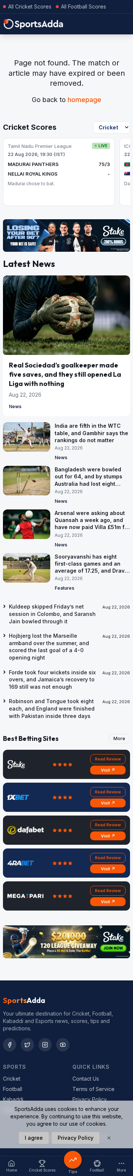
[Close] (109, 1138)
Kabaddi (13, 1099)
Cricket (11, 1078)
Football (12, 1089)
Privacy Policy (89, 1099)
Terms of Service (93, 1089)
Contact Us (85, 1078)
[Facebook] (9, 1044)
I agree (34, 1138)
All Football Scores (83, 6)
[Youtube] (62, 1044)
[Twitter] (27, 1044)
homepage (84, 100)
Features (64, 588)
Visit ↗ (108, 770)
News (15, 406)
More (119, 738)
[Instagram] (45, 1044)
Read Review (108, 759)
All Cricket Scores (29, 6)
